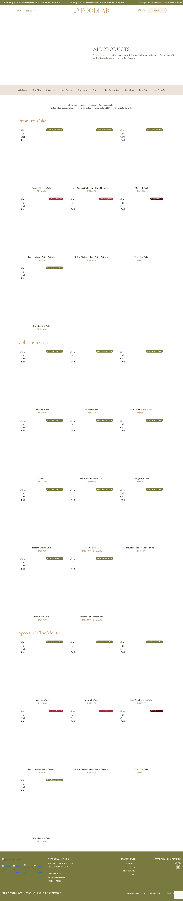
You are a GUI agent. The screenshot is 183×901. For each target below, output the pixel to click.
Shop (29, 10)
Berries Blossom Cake (41, 188)
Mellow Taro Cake (91, 547)
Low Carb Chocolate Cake (91, 478)
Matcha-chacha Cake (41, 547)
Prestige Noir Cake (41, 326)
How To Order (129, 871)
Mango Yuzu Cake (141, 478)
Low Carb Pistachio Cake (141, 409)
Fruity (95, 90)
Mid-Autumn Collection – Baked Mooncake (92, 188)
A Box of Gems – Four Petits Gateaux (91, 257)
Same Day (129, 90)
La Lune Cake (42, 478)
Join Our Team (129, 863)
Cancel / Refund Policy (135, 893)
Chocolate (82, 90)
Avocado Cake (91, 409)
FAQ (36, 10)
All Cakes (22, 90)
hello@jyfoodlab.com (56, 877)
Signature (51, 90)
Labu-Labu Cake (42, 409)
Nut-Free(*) (159, 90)
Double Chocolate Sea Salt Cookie (141, 547)
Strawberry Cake (41, 616)
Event (132, 867)
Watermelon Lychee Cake (91, 616)
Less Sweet (66, 90)
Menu (157, 10)
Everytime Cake (141, 257)
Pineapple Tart (141, 188)
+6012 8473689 (54, 881)
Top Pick (37, 90)
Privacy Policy (156, 893)
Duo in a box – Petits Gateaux (41, 257)
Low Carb (143, 90)
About (19, 10)
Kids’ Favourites (111, 90)
